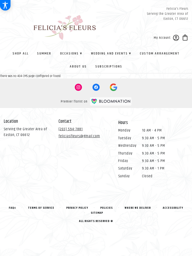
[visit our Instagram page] (78, 87)
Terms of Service (41, 208)
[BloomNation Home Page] (111, 101)
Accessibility (173, 208)
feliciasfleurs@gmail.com (79, 136)
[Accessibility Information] (5, 5)
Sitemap (97, 213)
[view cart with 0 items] (185, 37)
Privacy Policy (77, 208)
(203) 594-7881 (70, 129)
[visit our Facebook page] (96, 87)
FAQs (12, 208)
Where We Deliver (138, 208)
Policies (106, 208)
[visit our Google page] (113, 87)
